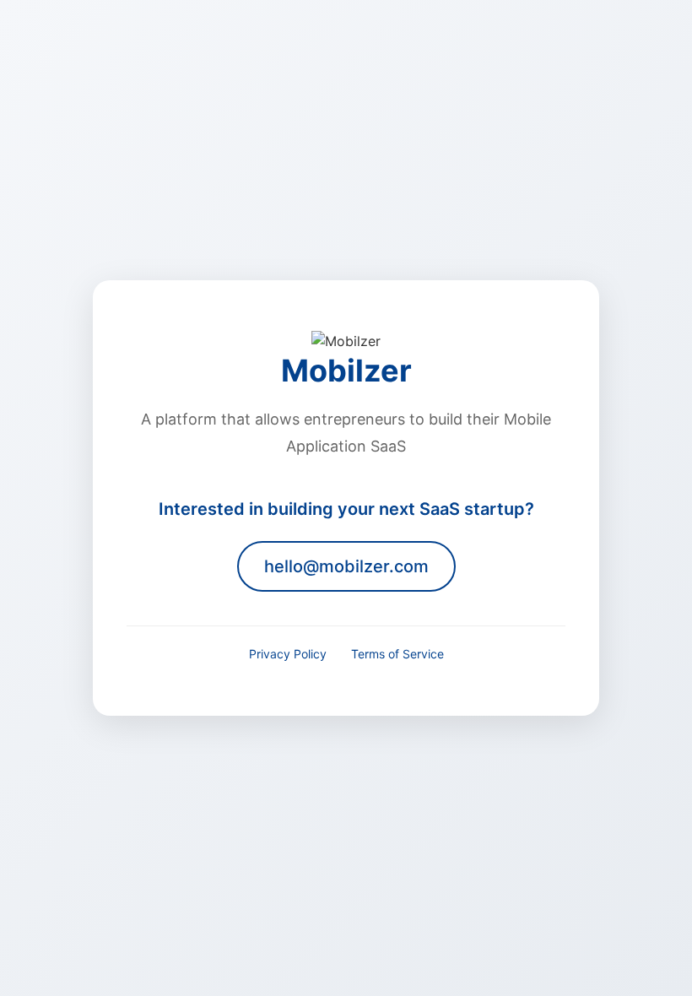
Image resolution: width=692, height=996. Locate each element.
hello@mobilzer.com (346, 566)
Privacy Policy (288, 654)
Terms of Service (397, 654)
